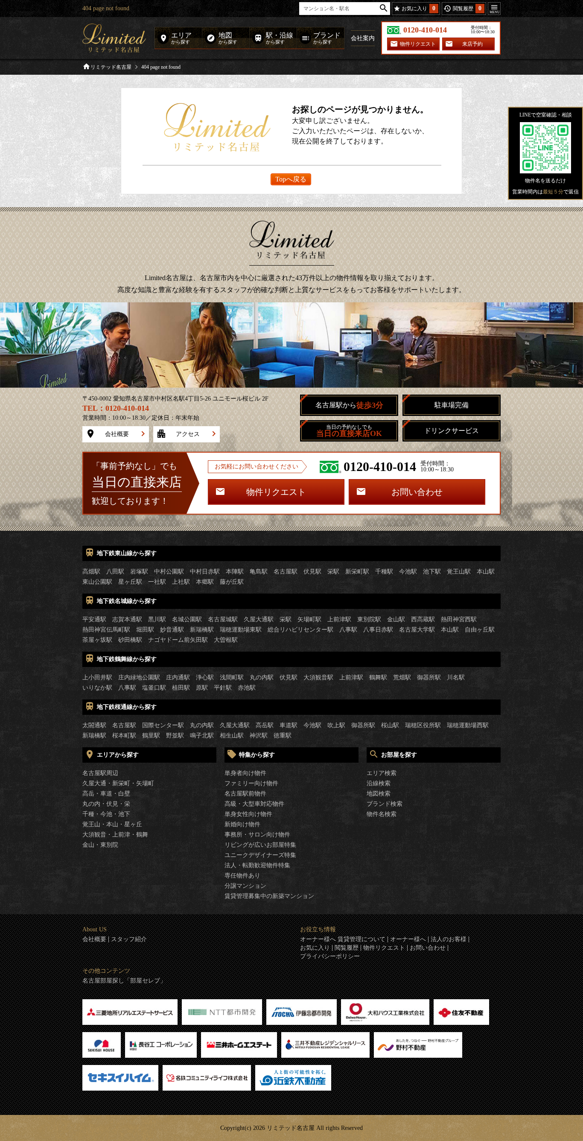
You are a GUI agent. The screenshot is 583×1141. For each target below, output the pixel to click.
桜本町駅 (124, 735)
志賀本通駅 (127, 619)
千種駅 (384, 571)
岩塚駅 (139, 571)
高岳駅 (265, 725)
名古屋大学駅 (417, 629)
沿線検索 (379, 783)
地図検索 (379, 793)
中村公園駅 (169, 571)
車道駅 (288, 725)
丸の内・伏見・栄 (106, 804)
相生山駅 (232, 735)
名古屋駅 (285, 571)
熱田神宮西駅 (459, 619)
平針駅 (223, 688)
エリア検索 (381, 773)
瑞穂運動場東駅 (241, 629)
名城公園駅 (187, 619)
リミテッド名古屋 (110, 67)
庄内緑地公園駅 (139, 677)
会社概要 (117, 434)
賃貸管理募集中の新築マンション (269, 896)
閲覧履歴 (347, 948)
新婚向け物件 (242, 824)
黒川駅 (157, 619)
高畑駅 (91, 571)
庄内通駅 (178, 677)
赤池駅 (247, 688)
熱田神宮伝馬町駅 (106, 629)
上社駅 (181, 582)
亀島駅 (259, 571)
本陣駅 (235, 571)
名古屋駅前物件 (245, 793)
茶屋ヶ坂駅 (97, 640)
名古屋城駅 (223, 619)
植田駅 (181, 688)
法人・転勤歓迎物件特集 (257, 865)
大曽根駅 (226, 640)
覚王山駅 (459, 571)
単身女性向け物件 (248, 814)
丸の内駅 (262, 677)
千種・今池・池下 (106, 814)
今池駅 (408, 571)
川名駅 (456, 677)
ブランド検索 (384, 804)
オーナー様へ (408, 939)
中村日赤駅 (205, 571)
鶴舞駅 (378, 677)
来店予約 (472, 44)
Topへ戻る (290, 179)
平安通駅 (94, 619)
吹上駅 (336, 725)
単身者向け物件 (245, 773)
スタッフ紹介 (129, 939)
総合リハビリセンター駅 (300, 629)
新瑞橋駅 (202, 629)
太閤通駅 (94, 725)
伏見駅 (312, 571)
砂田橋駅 (130, 640)
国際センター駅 (163, 725)
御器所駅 (429, 677)
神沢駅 (259, 735)
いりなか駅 (97, 688)
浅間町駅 (232, 677)
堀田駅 (145, 629)
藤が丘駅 (232, 582)
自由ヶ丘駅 (480, 629)
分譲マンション (245, 886)
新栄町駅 (357, 571)
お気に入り (315, 948)
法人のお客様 (448, 939)
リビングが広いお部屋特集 (260, 845)
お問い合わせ (417, 492)
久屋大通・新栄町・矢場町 (118, 783)
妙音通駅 (172, 629)
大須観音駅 (318, 677)
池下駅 (432, 571)
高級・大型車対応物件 (254, 804)
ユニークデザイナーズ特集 (260, 855)
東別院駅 (369, 619)
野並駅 (175, 735)
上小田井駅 (97, 677)
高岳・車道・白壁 (106, 793)
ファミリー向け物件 (251, 783)
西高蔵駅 (423, 619)
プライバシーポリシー (330, 957)
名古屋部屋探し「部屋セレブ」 (124, 981)
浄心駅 (205, 677)
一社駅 (157, 582)
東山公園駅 (97, 582)
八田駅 (115, 571)
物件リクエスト (418, 44)
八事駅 (348, 629)
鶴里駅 (151, 735)
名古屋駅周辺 (100, 773)
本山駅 (486, 571)
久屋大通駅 (259, 619)
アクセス (188, 434)
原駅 (202, 688)
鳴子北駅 (202, 735)
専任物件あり (242, 875)
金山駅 (396, 619)
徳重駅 (283, 735)
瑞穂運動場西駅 (468, 725)
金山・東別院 (100, 845)
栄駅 (333, 571)
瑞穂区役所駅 (423, 725)
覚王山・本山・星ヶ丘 (112, 824)
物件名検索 (381, 814)
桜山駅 (390, 725)
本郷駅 (205, 582)
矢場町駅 (309, 619)
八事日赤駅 (378, 629)
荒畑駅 (402, 677)
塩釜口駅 (154, 688)
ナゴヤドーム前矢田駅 (178, 640)
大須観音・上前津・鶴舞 (115, 834)
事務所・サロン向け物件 (257, 834)
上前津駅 (339, 619)
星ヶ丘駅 (130, 582)
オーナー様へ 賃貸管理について (342, 939)
